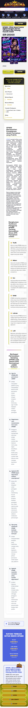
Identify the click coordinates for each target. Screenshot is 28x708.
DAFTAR (20, 23)
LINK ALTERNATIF (15, 698)
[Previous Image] (2, 49)
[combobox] (12, 9)
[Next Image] (25, 49)
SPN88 (8, 139)
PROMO (15, 686)
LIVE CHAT (15, 703)
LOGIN (7, 23)
